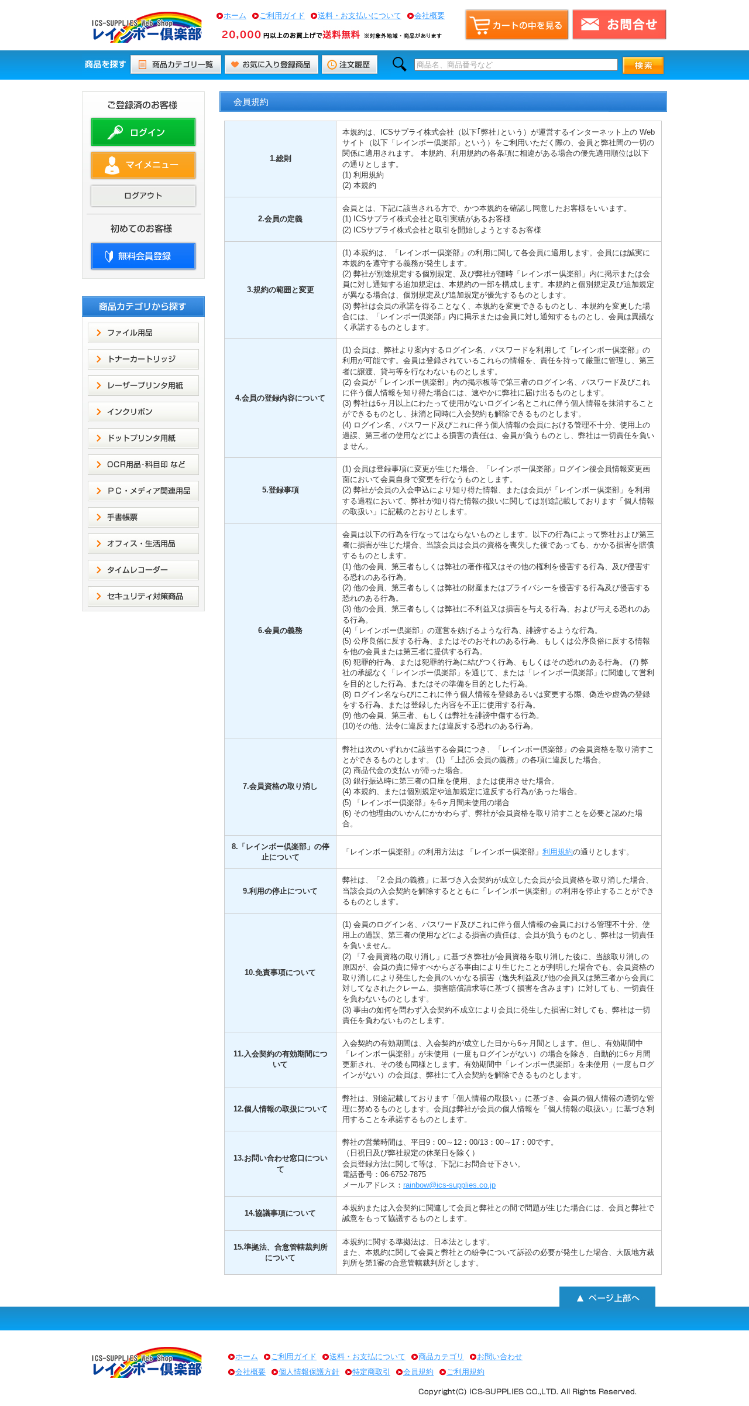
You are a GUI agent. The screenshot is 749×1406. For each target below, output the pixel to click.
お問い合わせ (500, 1356)
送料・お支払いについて (359, 15)
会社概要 (429, 15)
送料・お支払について (367, 1356)
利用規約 (557, 851)
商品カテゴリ (441, 1356)
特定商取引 (371, 1371)
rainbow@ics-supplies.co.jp (449, 1185)
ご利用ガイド (282, 15)
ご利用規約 (465, 1371)
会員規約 (418, 1371)
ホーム (235, 15)
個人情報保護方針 (309, 1371)
